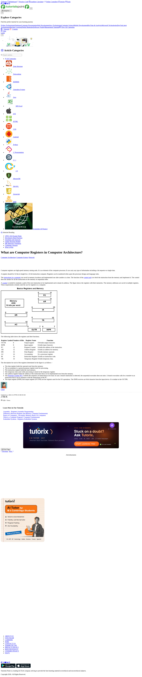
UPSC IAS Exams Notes (13, 236)
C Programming (18, 152)
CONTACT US (10, 643)
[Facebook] (1, 3)
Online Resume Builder (12, 242)
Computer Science (68, 25)
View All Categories (68, 27)
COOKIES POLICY (12, 651)
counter (4, 283)
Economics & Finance (40, 229)
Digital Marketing (27, 27)
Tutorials (6, 29)
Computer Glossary (11, 245)
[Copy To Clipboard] (1, 397)
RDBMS (16, 82)
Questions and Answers (12, 240)
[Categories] (31, 8)
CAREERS (9, 640)
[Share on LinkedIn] (4, 397)
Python (15, 145)
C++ (14, 160)
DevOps (120, 25)
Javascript (16, 194)
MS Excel (18, 106)
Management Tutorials (51, 27)
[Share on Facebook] (3, 397)
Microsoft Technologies (109, 25)
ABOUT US (9, 636)
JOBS (7, 642)
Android (16, 137)
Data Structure (18, 66)
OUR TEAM (9, 638)
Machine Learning (16, 27)
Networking (17, 74)
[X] (3, 3)
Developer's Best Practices (13, 238)
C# (16, 171)
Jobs (4, 31)
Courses (15, 29)
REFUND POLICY (11, 649)
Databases (18, 25)
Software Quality (38, 27)
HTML (15, 121)
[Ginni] (4, 388)
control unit (87, 277)
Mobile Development (81, 25)
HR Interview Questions (13, 243)
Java (14, 97)
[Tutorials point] (15, 8)
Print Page (6, 449)
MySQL (16, 186)
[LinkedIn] (7, 3)
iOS (14, 114)
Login (3, 33)
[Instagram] (9, 3)
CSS (14, 129)
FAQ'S (7, 653)
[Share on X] (6, 397)
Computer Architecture (8, 257)
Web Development (43, 25)
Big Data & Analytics (95, 25)
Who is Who (9, 247)
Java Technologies (55, 25)
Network (32, 257)
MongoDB (16, 179)
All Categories (11, 59)
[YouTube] (5, 3)
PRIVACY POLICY (12, 647)
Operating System (19, 89)
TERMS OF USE (11, 645)
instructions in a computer (12, 277)
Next (10, 451)
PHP (14, 202)
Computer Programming (29, 25)
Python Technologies (8, 25)
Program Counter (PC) (15, 375)
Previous (5, 451)
